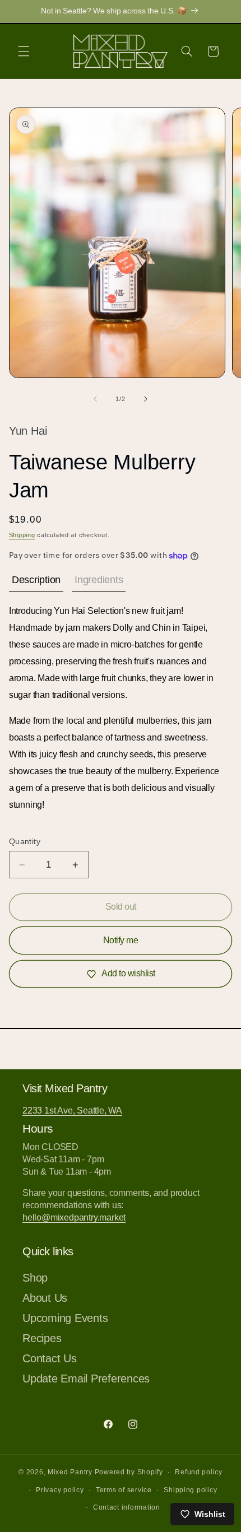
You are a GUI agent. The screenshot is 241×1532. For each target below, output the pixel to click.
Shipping (22, 535)
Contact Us (49, 1358)
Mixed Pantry (70, 1472)
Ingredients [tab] (99, 579)
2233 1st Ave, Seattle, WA (72, 1110)
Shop (35, 1278)
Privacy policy (60, 1490)
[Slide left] (95, 399)
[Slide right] (145, 399)
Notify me (120, 940)
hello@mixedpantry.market (74, 1217)
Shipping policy (190, 1490)
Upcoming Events (65, 1318)
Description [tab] (36, 579)
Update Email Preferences (86, 1378)
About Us (44, 1298)
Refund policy (199, 1472)
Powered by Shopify (129, 1472)
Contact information (126, 1507)
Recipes (41, 1338)
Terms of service (124, 1490)
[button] (23, 51)
